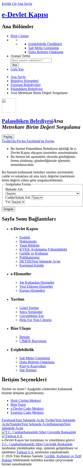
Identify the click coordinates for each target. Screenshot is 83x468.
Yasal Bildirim (29, 245)
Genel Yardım (29, 308)
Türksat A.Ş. (25, 452)
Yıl (7, 202)
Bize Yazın (18, 404)
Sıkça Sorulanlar (30, 312)
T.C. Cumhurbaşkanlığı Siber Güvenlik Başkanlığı (37, 444)
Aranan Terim (20, 56)
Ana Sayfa (24, 4)
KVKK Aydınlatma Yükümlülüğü (43, 249)
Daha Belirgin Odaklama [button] (36, 362)
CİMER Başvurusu (32, 341)
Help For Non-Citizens (35, 320)
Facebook (23, 420)
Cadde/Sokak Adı (17, 197)
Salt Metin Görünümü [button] (34, 358)
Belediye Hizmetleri (25, 81)
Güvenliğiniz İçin (31, 316)
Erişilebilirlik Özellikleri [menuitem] (45, 44)
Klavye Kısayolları (32, 366)
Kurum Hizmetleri (32, 290)
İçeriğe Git (9, 4)
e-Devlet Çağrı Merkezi (27, 408)
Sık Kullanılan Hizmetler (36, 282)
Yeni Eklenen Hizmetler (36, 286)
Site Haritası (28, 370)
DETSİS (39, 261)
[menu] (46, 46)
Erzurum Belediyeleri (26, 85)
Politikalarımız (29, 257)
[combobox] (31, 60)
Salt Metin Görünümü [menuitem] (43, 48)
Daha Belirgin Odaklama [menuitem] (45, 52)
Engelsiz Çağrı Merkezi (27, 412)
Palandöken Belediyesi (26, 89)
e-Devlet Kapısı (25, 14)
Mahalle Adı (14, 189)
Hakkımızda (28, 241)
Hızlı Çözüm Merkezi (26, 400)
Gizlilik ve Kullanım (33, 253)
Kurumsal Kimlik (31, 265)
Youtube (30, 424)
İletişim (24, 337)
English (24, 237)
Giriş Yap (17, 69)
